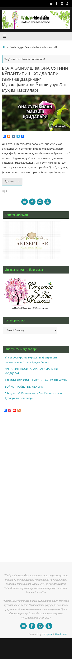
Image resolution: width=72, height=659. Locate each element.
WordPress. (61, 634)
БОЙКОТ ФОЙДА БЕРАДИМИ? (24, 386)
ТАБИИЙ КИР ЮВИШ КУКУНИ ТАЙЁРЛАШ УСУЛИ (36, 380)
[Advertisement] (31, 487)
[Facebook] (56, 3)
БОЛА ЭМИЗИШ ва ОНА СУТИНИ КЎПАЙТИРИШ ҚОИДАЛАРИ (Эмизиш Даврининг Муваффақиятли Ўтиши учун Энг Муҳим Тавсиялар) (35, 79)
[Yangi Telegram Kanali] (67, 3)
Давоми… (11, 181)
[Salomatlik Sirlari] (51, 3)
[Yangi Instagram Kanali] (62, 3)
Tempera (47, 634)
